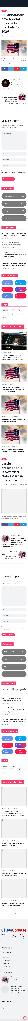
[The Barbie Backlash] (5, 980)
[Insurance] (14, 218)
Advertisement (7, 952)
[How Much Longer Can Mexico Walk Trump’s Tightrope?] (14, 888)
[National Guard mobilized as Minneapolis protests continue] (14, 434)
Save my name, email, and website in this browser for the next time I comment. (13, 173)
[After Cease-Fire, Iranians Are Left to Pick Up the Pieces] (14, 858)
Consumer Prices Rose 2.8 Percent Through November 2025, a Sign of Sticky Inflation (12, 813)
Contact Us (6, 963)
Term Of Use (6, 960)
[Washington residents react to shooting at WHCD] (14, 828)
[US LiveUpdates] (14, 929)
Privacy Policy (6, 966)
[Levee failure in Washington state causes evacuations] (14, 404)
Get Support (6, 957)
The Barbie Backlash (17, 977)
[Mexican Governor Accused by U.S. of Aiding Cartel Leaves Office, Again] (5, 989)
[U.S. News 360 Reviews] (14, 196)
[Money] (14, 211)
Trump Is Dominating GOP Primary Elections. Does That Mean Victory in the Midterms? (12, 357)
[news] (14, 204)
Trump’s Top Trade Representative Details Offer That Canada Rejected (14, 254)
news (4, 10)
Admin (6, 36)
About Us (5, 955)
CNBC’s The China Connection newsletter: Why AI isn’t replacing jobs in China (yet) (14, 389)
